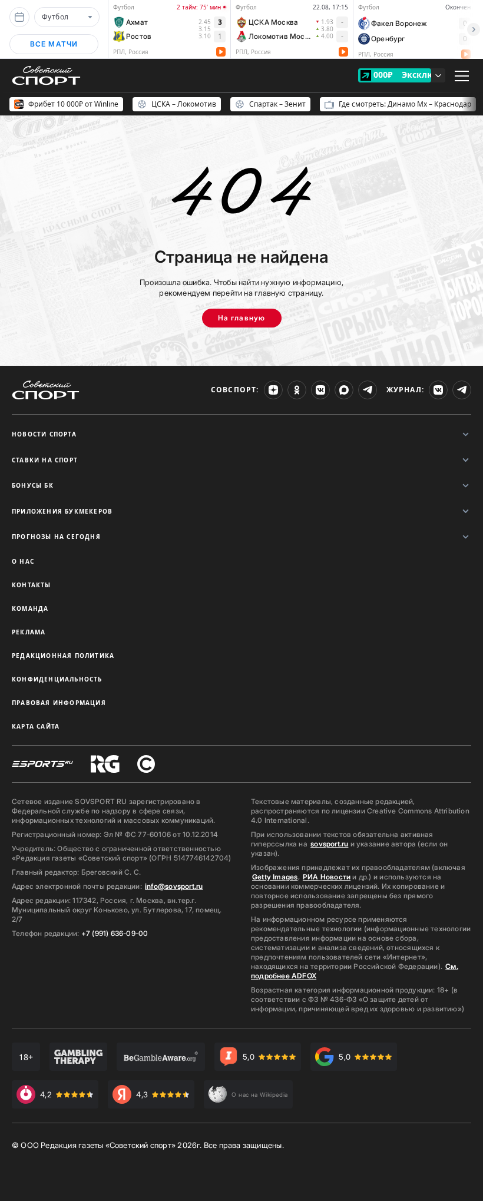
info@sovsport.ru (174, 886)
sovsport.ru (329, 843)
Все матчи (54, 43)
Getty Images (275, 876)
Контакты (31, 585)
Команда (30, 608)
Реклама (28, 632)
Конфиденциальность (57, 679)
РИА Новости (326, 876)
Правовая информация (59, 703)
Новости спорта (44, 434)
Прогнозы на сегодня (56, 536)
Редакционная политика (63, 655)
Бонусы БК (33, 485)
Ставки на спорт (45, 460)
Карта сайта (35, 726)
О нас (23, 561)
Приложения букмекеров (62, 511)
